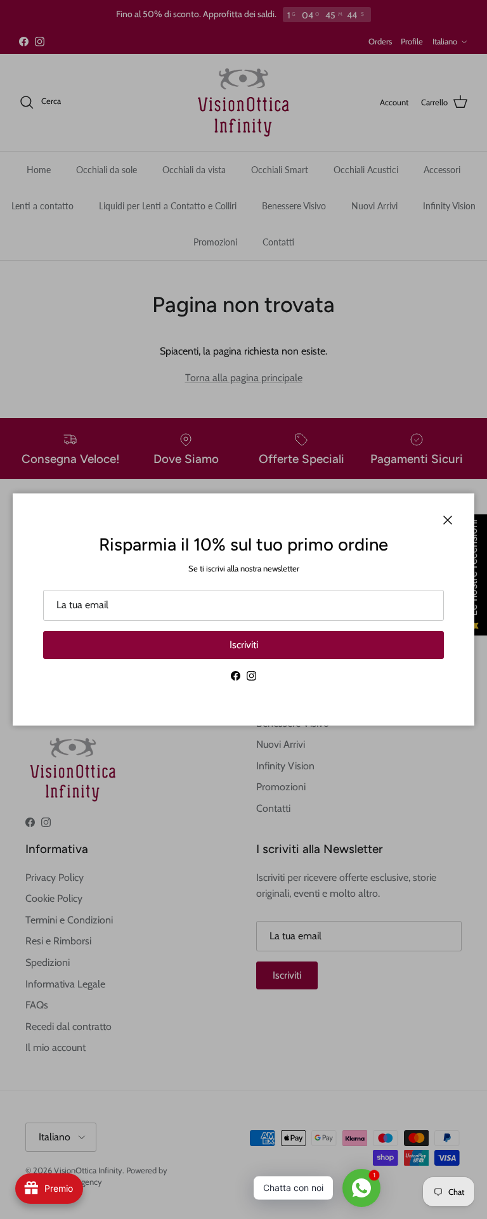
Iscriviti (244, 645)
